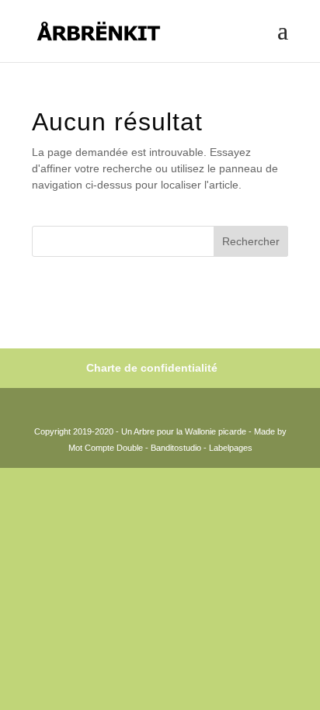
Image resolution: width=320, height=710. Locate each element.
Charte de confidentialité (151, 368)
